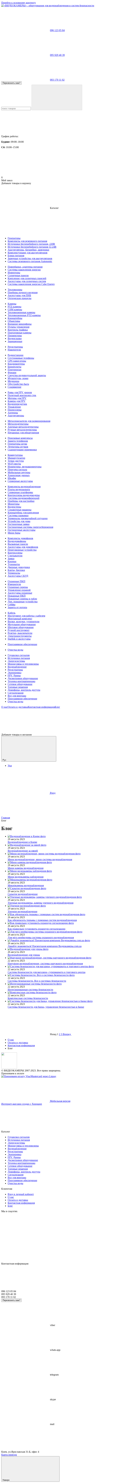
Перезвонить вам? (11, 83)
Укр (10, 765)
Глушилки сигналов (19, 655)
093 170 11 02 (57, 79)
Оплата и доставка (18, 707)
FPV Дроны (14, 675)
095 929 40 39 (57, 55)
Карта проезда (9, 1454)
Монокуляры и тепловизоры (23, 664)
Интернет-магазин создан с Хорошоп (21, 1104)
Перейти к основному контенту (18, 2)
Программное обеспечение (22, 698)
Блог (57, 707)
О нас (4, 707)
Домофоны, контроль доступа (24, 690)
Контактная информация (41, 707)
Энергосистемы (16, 661)
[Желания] (61, 720)
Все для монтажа (17, 695)
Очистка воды (15, 701)
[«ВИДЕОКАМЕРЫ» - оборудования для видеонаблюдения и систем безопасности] (9, 1067)
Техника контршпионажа (21, 681)
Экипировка (14, 672)
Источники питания (19, 658)
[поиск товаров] (57, 97)
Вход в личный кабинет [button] (21, 1194)
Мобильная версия (59, 1101)
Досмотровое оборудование (23, 678)
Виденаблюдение (17, 666)
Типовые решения (18, 687)
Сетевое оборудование (20, 684)
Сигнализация (15, 692)
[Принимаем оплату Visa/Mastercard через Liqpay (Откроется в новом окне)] (28, 1076)
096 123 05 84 (57, 30)
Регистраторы (15, 669)
